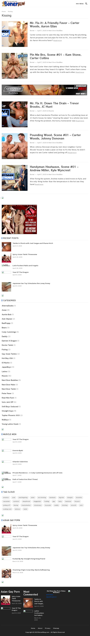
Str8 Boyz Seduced (10, 406)
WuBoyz (5, 419)
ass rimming (42, 497)
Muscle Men (10, 434)
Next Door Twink (9, 388)
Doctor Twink (7, 345)
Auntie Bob (6, 314)
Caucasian (6, 501)
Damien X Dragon (9, 340)
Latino (4, 371)
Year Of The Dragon (21, 272)
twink (25, 509)
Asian (4, 310)
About (40, 628)
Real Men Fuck (8, 397)
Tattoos (17, 509)
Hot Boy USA (7, 358)
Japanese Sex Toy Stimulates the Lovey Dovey (31, 283)
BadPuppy (6, 323)
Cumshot (16, 501)
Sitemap (56, 628)
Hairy (60, 501)
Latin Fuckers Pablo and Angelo (25, 265)
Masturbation (26, 505)
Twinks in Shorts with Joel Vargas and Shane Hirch (33, 243)
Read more (57, 40)
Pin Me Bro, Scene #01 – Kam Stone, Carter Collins (55, 56)
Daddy (5, 336)
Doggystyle (37, 501)
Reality (56, 505)
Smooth (73, 505)
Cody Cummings (9, 331)
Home (4, 11)
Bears (4, 327)
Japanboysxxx (51, 597)
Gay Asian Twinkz (9, 353)
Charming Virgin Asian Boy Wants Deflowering (31, 570)
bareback (52, 497)
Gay (54, 501)
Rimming (64, 505)
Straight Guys (7, 410)
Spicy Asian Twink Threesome (25, 254)
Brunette (79, 497)
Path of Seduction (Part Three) (25, 479)
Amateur (6, 497)
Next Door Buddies (55, 30)
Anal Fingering (23, 497)
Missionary (37, 505)
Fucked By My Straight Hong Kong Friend (29, 559)
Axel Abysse (7, 318)
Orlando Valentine (20, 461)
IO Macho (6, 362)
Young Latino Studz (10, 424)
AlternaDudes (7, 305)
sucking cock (7, 509)
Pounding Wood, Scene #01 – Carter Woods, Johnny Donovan (55, 136)
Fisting (5, 349)
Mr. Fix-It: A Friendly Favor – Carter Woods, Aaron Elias (54, 24)
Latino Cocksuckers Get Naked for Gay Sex (39, 613)
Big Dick (61, 497)
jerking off (6, 505)
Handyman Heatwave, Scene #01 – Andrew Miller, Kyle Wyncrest (54, 168)
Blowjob (70, 497)
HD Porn (77, 501)
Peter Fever (6, 393)
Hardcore (68, 501)
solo (81, 505)
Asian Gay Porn (11, 520)
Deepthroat (26, 501)
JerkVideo (49, 594)
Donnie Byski (18, 450)
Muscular (48, 505)
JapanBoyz (6, 367)
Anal (13, 497)
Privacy (47, 628)
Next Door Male (8, 384)
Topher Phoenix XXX (11, 415)
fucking (46, 501)
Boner (32, 30)
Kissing (16, 505)
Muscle (51, 111)
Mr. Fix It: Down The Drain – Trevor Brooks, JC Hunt (54, 104)
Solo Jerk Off (7, 402)
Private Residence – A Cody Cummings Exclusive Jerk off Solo (37, 473)
